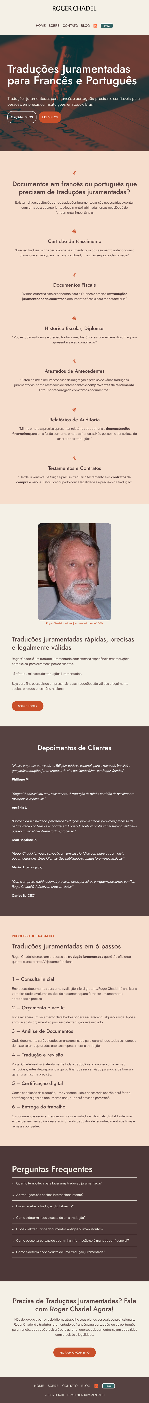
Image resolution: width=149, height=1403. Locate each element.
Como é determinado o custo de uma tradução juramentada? (60, 1252)
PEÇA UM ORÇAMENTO (75, 1353)
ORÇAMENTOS (22, 117)
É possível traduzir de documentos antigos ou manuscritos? (59, 1229)
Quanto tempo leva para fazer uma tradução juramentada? (59, 1183)
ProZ (107, 26)
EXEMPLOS (50, 117)
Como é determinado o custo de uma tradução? (51, 1218)
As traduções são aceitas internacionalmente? (50, 1195)
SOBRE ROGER (27, 706)
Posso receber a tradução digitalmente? (45, 1206)
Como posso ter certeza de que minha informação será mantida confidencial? (72, 1240)
